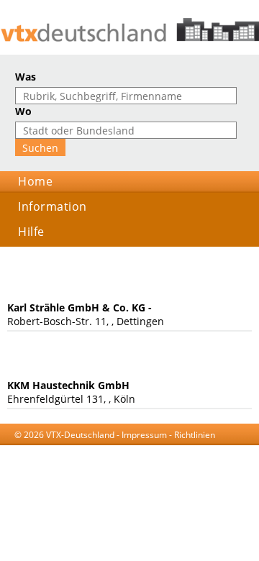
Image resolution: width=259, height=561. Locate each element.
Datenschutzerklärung (170, 448)
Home (35, 181)
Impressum (144, 435)
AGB (110, 448)
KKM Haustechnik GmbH (68, 385)
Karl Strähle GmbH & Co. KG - (79, 307)
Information (52, 206)
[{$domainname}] (129, 30)
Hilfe (31, 232)
